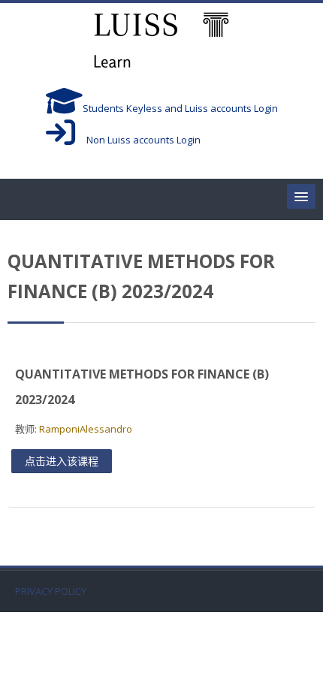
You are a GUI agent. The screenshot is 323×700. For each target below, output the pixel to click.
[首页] (161, 42)
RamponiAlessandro (85, 429)
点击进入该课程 (61, 461)
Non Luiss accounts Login (138, 139)
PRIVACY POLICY (50, 591)
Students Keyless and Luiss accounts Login (180, 108)
